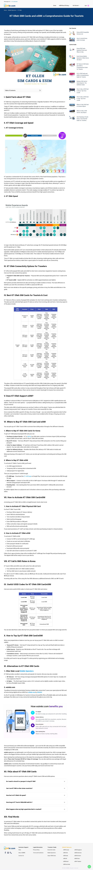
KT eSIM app (27, 476)
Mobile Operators (12, 10)
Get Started (75, 5)
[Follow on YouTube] (14, 853)
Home (54, 5)
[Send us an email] (8, 853)
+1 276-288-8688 (14, 1)
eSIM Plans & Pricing (64, 5)
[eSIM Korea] (9, 5)
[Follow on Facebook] (5, 853)
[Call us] (11, 853)
